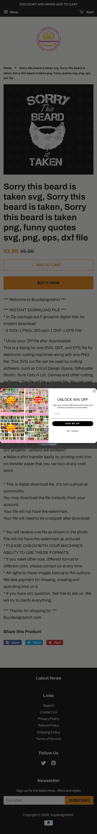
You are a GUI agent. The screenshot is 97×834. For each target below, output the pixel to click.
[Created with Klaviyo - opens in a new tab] (49, 444)
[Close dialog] (94, 390)
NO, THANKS (73, 431)
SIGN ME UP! (72, 423)
